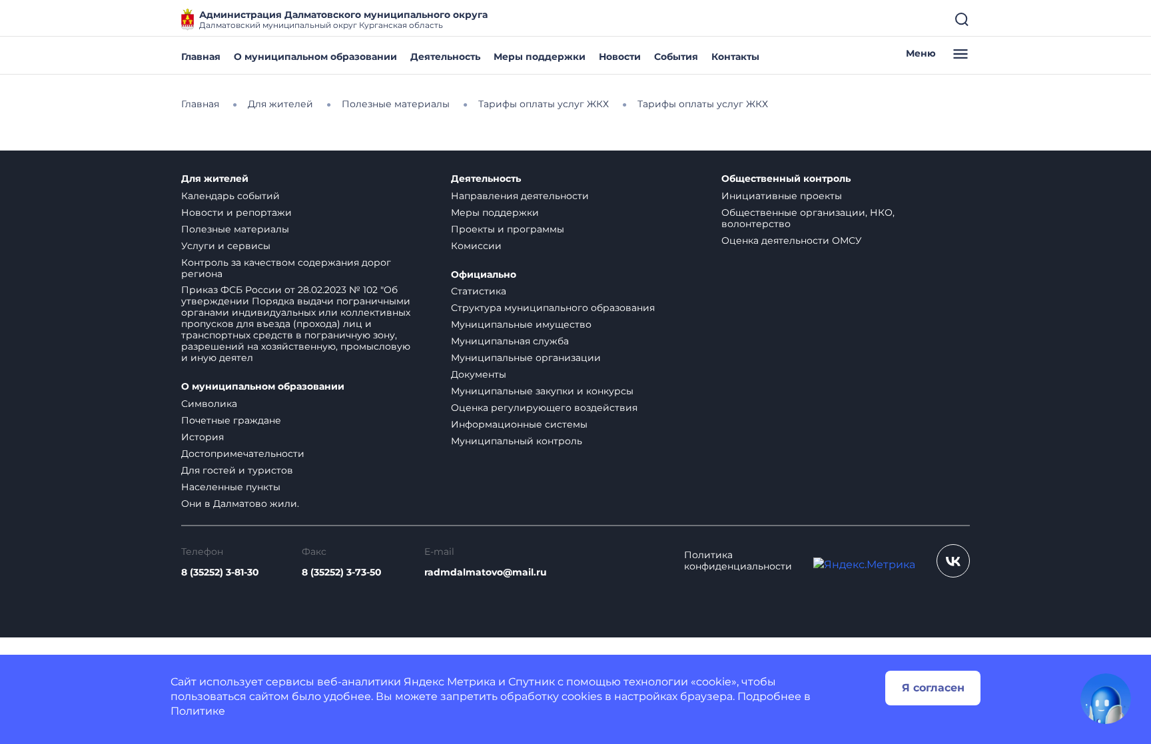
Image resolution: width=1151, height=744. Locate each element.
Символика (209, 404)
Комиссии (476, 246)
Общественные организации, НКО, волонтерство (808, 218)
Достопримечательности (242, 454)
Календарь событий (230, 196)
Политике (198, 711)
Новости (620, 57)
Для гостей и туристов (237, 470)
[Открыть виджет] (1105, 698)
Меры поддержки (539, 57)
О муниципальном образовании (315, 57)
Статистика (478, 291)
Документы (478, 374)
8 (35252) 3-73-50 (342, 572)
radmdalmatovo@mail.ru (485, 572)
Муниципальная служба (510, 341)
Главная (200, 57)
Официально (483, 274)
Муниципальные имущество (521, 324)
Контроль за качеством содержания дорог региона (286, 268)
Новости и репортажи (236, 212)
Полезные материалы (235, 229)
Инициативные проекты (781, 196)
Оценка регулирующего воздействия (544, 408)
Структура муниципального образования (553, 308)
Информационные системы (519, 424)
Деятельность (445, 57)
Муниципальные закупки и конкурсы (542, 391)
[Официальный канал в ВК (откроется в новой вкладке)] (953, 560)
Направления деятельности (520, 196)
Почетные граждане (231, 420)
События (676, 57)
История (202, 437)
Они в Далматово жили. (240, 504)
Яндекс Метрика (450, 681)
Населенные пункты (230, 487)
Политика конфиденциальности (738, 561)
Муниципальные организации (526, 358)
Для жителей (214, 179)
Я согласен (933, 687)
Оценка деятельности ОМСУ (791, 240)
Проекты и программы (507, 229)
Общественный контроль (786, 179)
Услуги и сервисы (225, 246)
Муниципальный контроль (516, 441)
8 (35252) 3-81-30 (220, 572)
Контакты (735, 57)
